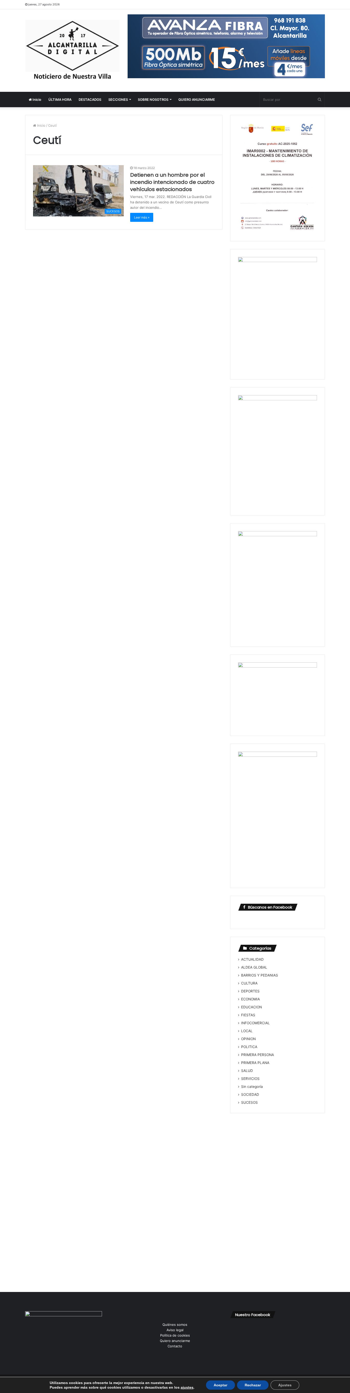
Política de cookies (175, 1335)
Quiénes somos (174, 1324)
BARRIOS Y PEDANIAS (259, 975)
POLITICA (249, 1047)
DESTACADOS (90, 99)
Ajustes (285, 1385)
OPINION (248, 1039)
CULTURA (249, 983)
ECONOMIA (250, 999)
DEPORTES (250, 991)
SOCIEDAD (250, 1094)
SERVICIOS (250, 1079)
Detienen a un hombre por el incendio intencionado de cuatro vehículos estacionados (172, 182)
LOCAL (247, 1031)
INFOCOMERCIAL (255, 1023)
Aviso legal (175, 1330)
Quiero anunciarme (175, 1341)
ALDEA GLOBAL (254, 967)
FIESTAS (248, 1015)
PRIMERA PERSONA (257, 1055)
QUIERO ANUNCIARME (196, 99)
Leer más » (141, 217)
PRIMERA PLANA (255, 1063)
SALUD (247, 1071)
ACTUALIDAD (252, 959)
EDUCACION (251, 1007)
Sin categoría (252, 1086)
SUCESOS (249, 1102)
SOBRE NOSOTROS (153, 99)
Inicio (36, 99)
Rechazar (253, 1385)
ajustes (187, 1387)
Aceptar (220, 1385)
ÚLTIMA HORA (59, 99)
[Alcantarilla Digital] (72, 50)
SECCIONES (118, 99)
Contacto (175, 1346)
